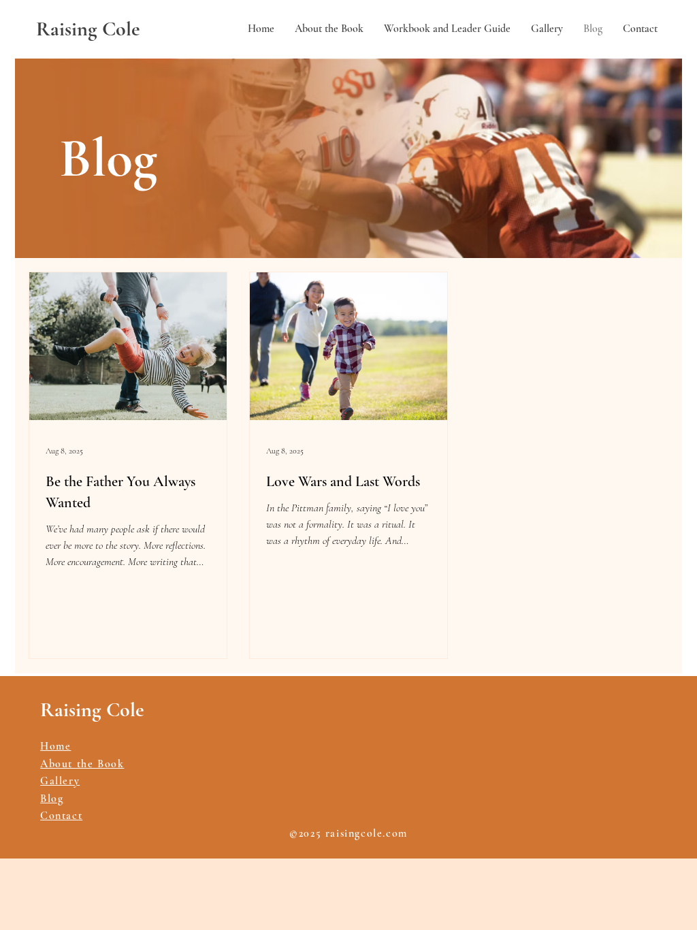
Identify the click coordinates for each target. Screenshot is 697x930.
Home (55, 746)
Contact (61, 815)
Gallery (60, 781)
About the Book (82, 764)
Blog (51, 798)
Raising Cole (88, 29)
